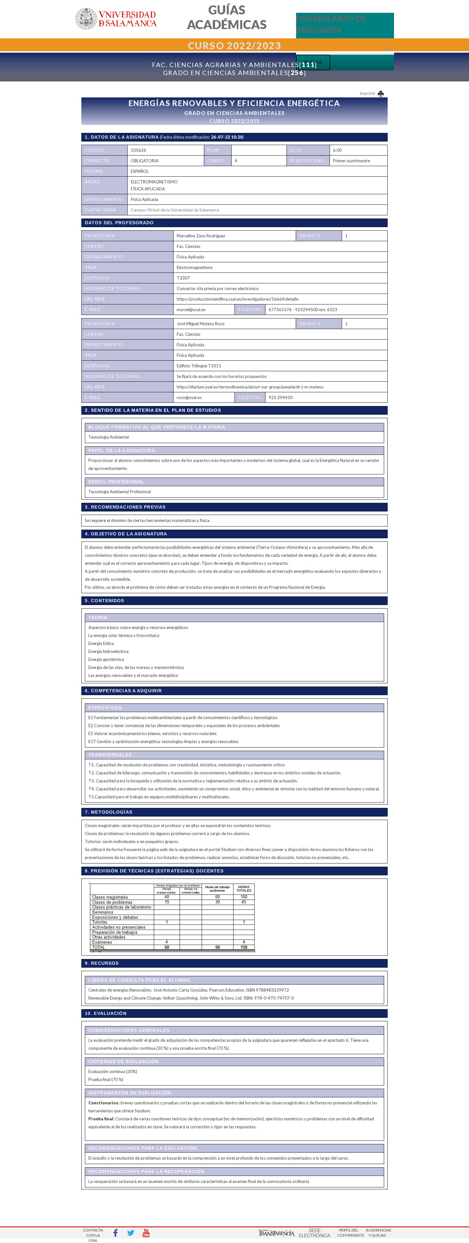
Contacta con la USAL (93, 1233)
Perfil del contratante (348, 1233)
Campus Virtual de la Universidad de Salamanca (175, 209)
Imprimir (368, 93)
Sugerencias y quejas (377, 1233)
